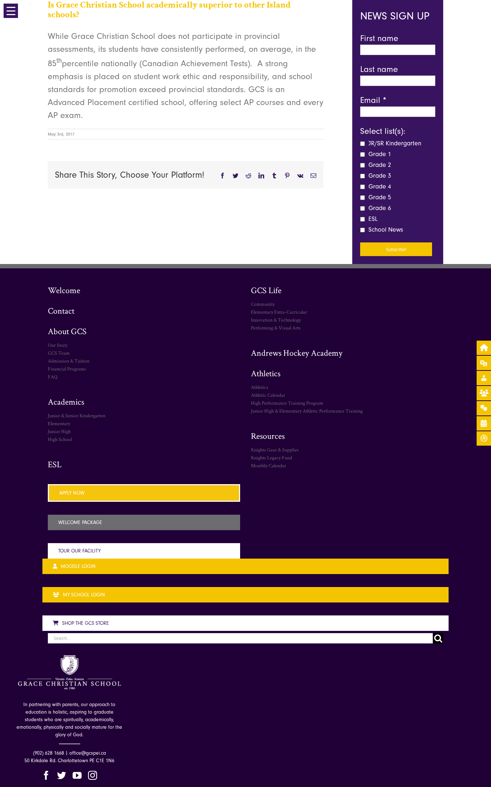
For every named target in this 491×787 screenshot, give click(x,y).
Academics (66, 401)
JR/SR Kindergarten (394, 143)
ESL (372, 219)
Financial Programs (67, 368)
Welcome (64, 290)
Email (373, 100)
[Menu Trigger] (11, 11)
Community (263, 304)
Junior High (59, 431)
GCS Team (59, 353)
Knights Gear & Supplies (275, 449)
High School (60, 439)
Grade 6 (379, 208)
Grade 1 (379, 154)
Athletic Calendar (268, 395)
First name (379, 38)
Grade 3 (379, 175)
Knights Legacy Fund (271, 457)
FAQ (53, 376)
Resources (268, 435)
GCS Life (266, 290)
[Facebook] (46, 775)
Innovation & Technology (276, 320)
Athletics (265, 373)
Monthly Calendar (268, 465)
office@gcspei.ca (87, 753)
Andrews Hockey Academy (297, 352)
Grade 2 (379, 165)
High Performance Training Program (287, 403)
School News (385, 229)
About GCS (67, 331)
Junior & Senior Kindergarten (76, 415)
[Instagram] (92, 775)
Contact (61, 310)
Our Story (57, 345)
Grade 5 (379, 197)
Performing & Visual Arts (275, 327)
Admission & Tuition (69, 361)
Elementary (59, 423)
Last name (379, 69)
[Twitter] (61, 775)
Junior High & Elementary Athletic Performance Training (307, 411)
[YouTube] (77, 775)
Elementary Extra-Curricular (279, 312)
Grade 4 (379, 186)
